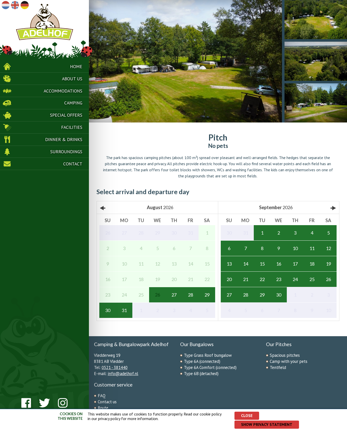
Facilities (71, 127)
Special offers (66, 115)
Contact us (107, 402)
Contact (72, 164)
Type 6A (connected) (202, 361)
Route (103, 408)
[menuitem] (44, 66)
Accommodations (63, 91)
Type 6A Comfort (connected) (210, 367)
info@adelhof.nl (123, 373)
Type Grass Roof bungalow (208, 355)
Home (76, 66)
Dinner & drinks (63, 139)
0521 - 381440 (115, 367)
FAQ (101, 395)
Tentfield (278, 367)
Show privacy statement (266, 424)
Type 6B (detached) (201, 373)
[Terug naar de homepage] (44, 30)
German (25, 5)
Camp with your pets (288, 361)
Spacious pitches (285, 355)
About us (72, 79)
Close (247, 415)
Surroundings (66, 152)
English (15, 5)
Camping (73, 103)
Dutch (6, 5)
